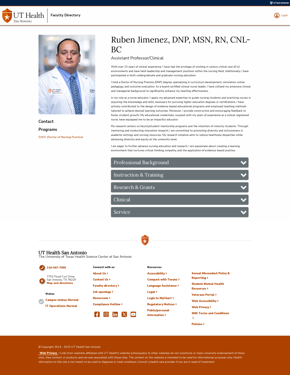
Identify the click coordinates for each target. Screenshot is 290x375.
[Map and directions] (42, 281)
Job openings (102, 292)
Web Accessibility (204, 301)
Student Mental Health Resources (208, 286)
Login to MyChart (159, 298)
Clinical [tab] (122, 200)
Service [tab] (122, 212)
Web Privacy (200, 307)
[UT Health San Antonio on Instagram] (106, 316)
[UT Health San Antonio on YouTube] (133, 316)
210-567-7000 (56, 267)
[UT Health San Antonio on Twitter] (124, 316)
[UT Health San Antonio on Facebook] (97, 316)
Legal (151, 292)
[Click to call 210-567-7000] (42, 267)
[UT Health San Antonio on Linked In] (115, 316)
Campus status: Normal (62, 300)
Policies (197, 324)
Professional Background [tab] (141, 162)
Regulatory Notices (161, 304)
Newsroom (100, 298)
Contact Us (100, 280)
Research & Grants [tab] (134, 187)
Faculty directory (105, 286)
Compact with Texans (162, 280)
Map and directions (60, 283)
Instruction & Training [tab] (138, 175)
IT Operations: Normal (61, 306)
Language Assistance (162, 286)
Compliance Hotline (106, 304)
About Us (99, 273)
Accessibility (156, 273)
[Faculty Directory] (25, 15)
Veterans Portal (203, 295)
